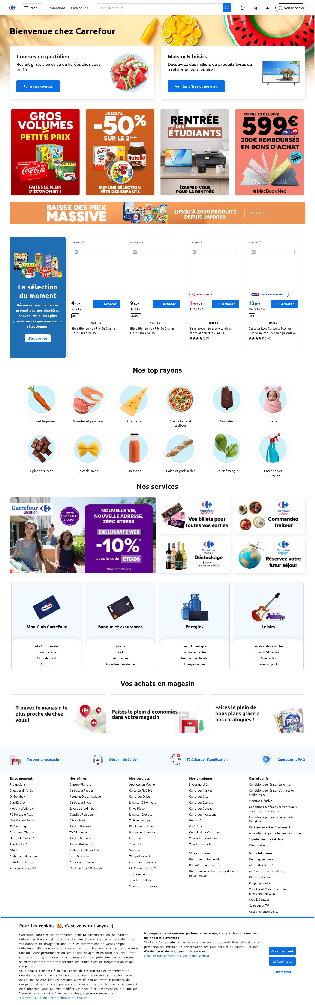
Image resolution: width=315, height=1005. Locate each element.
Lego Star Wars (79, 856)
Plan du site (257, 845)
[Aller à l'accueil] (12, 7)
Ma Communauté (141, 868)
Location (135, 838)
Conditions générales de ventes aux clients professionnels (273, 809)
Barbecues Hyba (80, 802)
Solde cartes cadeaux (143, 886)
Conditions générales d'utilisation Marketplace (272, 792)
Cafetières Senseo (22, 862)
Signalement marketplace (266, 839)
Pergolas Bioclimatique (85, 796)
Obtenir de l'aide (123, 759)
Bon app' (195, 820)
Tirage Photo (138, 856)
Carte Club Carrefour (47, 646)
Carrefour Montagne (203, 814)
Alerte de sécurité (261, 865)
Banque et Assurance (143, 832)
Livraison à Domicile (142, 802)
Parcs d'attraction (268, 652)
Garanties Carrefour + (120, 664)
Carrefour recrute (141, 862)
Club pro (46, 664)
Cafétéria (195, 826)
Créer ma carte (47, 652)
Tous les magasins (201, 844)
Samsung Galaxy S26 (23, 868)
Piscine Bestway (80, 838)
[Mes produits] (255, 7)
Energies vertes (194, 664)
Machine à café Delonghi (86, 868)
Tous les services (140, 880)
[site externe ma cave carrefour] (195, 555)
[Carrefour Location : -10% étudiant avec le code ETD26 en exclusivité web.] (83, 535)
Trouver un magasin (43, 759)
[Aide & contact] (242, 7)
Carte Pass (121, 646)
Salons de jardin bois (83, 808)
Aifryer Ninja (77, 820)
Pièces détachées (261, 877)
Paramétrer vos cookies (205, 865)
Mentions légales (260, 800)
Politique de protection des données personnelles (214, 873)
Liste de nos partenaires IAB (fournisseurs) (176, 956)
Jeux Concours (139, 874)
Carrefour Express (201, 802)
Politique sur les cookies (205, 859)
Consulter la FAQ (291, 759)
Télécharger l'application (207, 759)
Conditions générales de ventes (270, 784)
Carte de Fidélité (140, 790)
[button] (31, 7)
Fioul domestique (194, 646)
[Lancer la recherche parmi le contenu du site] (227, 8)
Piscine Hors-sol (80, 826)
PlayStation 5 (19, 844)
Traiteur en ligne (140, 820)
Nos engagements (261, 859)
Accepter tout (282, 951)
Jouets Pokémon (80, 844)
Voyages (134, 850)
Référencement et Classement (270, 827)
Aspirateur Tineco (22, 832)
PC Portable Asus (21, 814)
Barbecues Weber (81, 790)
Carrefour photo (268, 664)
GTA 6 (13, 850)
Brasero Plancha (80, 784)
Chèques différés (21, 790)
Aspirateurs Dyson (81, 862)
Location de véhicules (268, 646)
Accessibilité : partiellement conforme (275, 833)
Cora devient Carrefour (204, 832)
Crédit (120, 652)
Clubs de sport (46, 658)
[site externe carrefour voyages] (269, 555)
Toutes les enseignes (203, 838)
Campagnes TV (259, 905)
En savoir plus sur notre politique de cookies (53, 998)
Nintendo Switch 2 (22, 838)
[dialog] (157, 961)
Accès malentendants (263, 911)
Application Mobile (142, 784)
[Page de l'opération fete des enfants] (120, 152)
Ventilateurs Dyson (22, 820)
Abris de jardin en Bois (84, 850)
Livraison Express (140, 814)
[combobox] (164, 7)
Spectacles (268, 658)
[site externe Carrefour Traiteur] (269, 515)
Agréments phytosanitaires (267, 871)
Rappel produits (259, 883)
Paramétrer (282, 972)
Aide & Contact (259, 899)
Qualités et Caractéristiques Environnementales (268, 891)
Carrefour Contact (201, 808)
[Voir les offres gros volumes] (45, 152)
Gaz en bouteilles (194, 652)
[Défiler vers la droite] (295, 297)
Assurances (120, 658)
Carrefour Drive (139, 796)
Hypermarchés (199, 784)
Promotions (18, 784)
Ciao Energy (18, 802)
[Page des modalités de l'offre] (269, 152)
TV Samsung (18, 826)
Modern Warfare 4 (22, 808)
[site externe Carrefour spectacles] (195, 515)
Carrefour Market (200, 790)
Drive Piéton (137, 808)
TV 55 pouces (78, 832)
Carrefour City (198, 796)
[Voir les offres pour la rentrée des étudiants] (195, 152)
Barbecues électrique (24, 856)
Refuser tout (282, 961)
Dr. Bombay (17, 796)
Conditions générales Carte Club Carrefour (271, 819)
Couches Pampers (81, 814)
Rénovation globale (194, 658)
